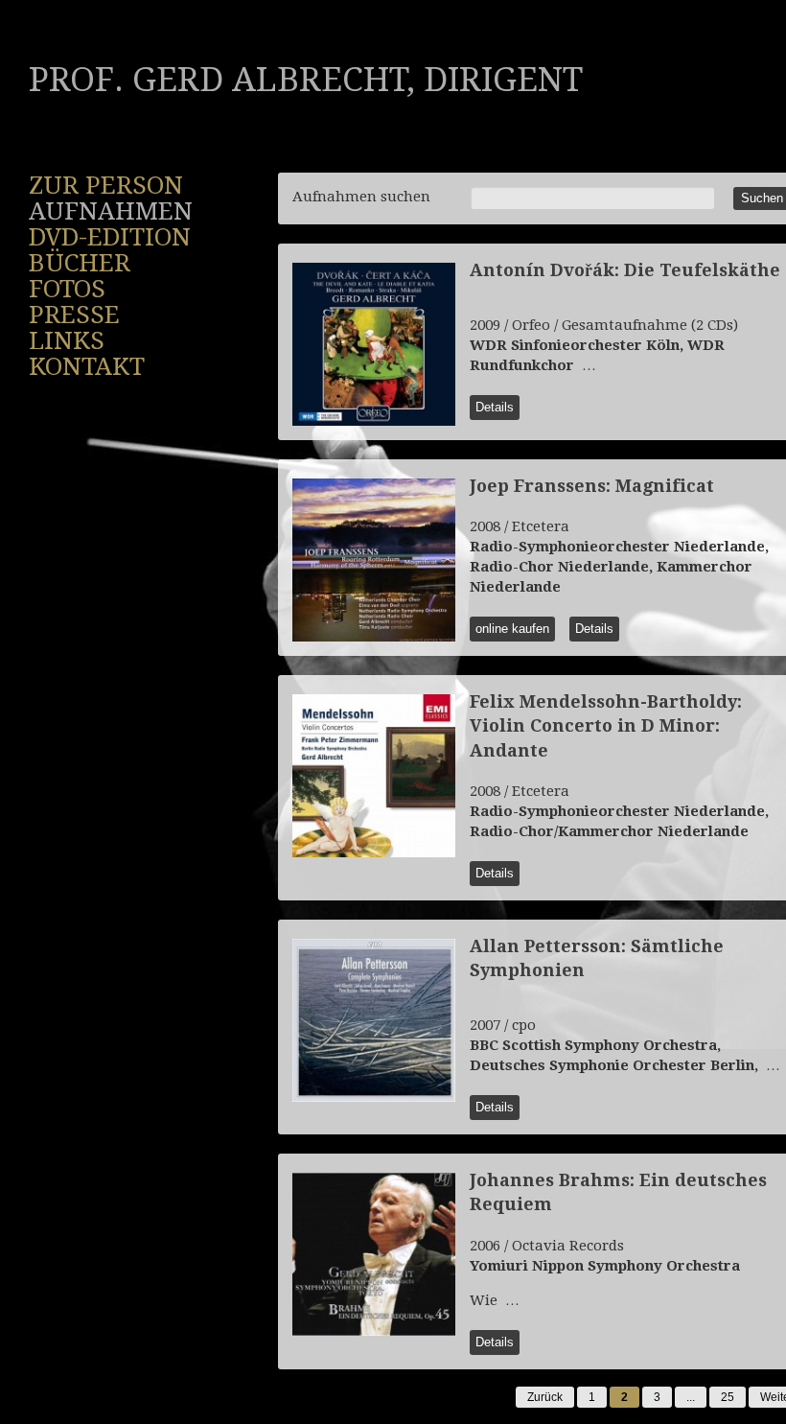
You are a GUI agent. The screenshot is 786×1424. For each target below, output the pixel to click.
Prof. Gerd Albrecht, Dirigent (306, 79)
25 (727, 1397)
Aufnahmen (111, 211)
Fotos (67, 288)
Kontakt (87, 366)
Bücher (79, 262)
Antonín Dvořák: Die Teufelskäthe (625, 270)
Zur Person (106, 185)
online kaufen (512, 628)
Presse (74, 314)
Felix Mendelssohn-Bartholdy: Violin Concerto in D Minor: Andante (606, 725)
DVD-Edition (110, 236)
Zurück (545, 1397)
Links (66, 340)
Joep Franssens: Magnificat (592, 486)
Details (494, 407)
